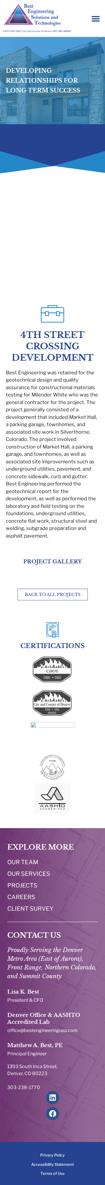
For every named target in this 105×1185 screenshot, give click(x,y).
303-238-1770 (23, 1087)
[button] (95, 18)
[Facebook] (52, 1113)
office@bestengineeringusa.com (42, 1030)
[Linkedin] (52, 1097)
